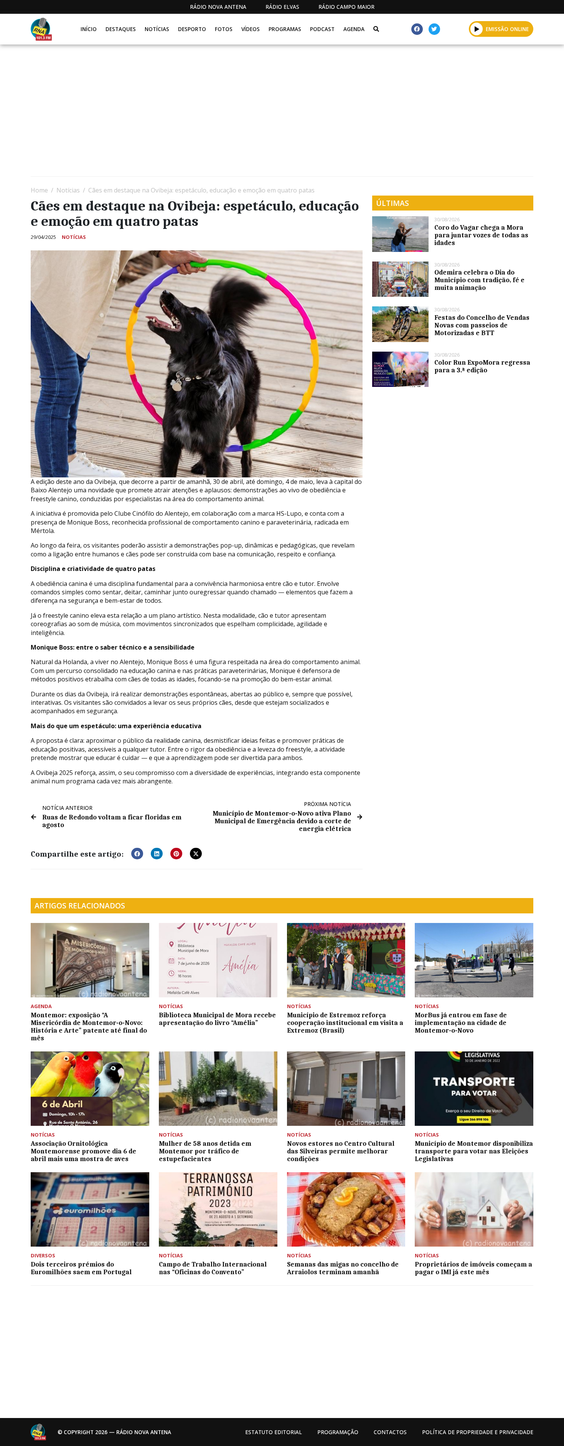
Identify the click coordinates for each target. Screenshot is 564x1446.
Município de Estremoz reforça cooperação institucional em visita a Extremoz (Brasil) (345, 1022)
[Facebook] (417, 29)
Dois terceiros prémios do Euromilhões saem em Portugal (81, 1268)
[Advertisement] (261, 113)
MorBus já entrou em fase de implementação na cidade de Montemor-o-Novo (461, 1022)
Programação (337, 1432)
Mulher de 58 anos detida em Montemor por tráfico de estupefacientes (205, 1151)
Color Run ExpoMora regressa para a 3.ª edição (482, 366)
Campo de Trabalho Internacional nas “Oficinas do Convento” (213, 1268)
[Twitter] (434, 29)
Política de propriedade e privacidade (477, 1432)
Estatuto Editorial (273, 1432)
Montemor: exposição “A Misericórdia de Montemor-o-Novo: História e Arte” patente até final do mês (89, 1026)
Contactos (390, 1432)
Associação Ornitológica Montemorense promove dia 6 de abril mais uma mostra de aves (83, 1151)
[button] (477, 29)
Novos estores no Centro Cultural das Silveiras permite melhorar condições (340, 1151)
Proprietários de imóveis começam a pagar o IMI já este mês (473, 1268)
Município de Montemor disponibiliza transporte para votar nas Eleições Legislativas (474, 1151)
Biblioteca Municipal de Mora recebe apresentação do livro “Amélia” (217, 1019)
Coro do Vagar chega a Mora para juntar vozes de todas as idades (481, 235)
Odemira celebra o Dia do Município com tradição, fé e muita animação (479, 279)
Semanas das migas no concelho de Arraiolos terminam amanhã (343, 1268)
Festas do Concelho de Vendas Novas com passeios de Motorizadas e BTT (481, 325)
